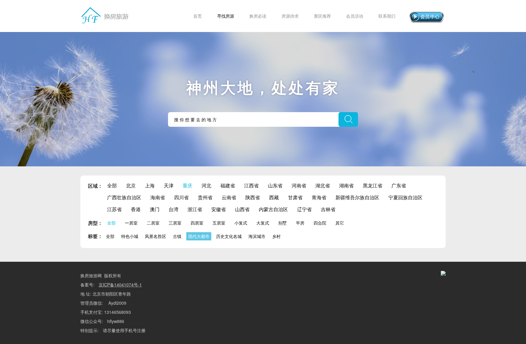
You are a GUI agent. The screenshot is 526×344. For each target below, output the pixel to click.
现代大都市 (198, 236)
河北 (206, 185)
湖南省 (346, 185)
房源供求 (290, 16)
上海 (150, 185)
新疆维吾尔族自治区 (357, 197)
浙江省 (195, 209)
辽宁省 (304, 209)
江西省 (251, 185)
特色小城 (129, 236)
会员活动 (354, 16)
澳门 (155, 209)
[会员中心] (427, 16)
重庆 (187, 185)
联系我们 (386, 16)
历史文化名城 (229, 236)
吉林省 (328, 209)
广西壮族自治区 (124, 197)
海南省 (157, 197)
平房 (300, 223)
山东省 (275, 185)
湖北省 (322, 185)
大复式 (262, 223)
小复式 (240, 223)
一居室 (131, 223)
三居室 (175, 223)
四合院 (320, 223)
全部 (112, 185)
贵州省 (205, 197)
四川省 (181, 197)
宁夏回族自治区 (405, 197)
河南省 (299, 185)
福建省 (227, 185)
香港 (136, 209)
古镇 (177, 236)
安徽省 (218, 209)
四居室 (197, 223)
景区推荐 (322, 16)
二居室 (153, 223)
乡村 (276, 236)
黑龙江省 (372, 185)
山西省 (242, 209)
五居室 (218, 223)
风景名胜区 (155, 236)
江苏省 (114, 209)
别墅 (282, 223)
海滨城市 (256, 236)
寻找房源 (225, 16)
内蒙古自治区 (273, 209)
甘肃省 (295, 197)
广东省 (398, 185)
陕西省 (252, 197)
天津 (169, 185)
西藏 (274, 197)
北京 (131, 185)
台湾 (173, 209)
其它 (339, 223)
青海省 (319, 197)
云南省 (229, 197)
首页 (197, 16)
